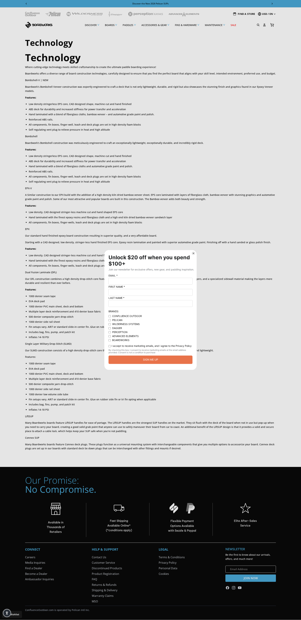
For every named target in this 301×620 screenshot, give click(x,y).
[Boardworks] (38, 25)
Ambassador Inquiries (39, 579)
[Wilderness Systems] (85, 14)
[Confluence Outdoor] (32, 14)
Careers (30, 557)
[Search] (258, 25)
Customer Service (103, 563)
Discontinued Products (107, 568)
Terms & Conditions (172, 557)
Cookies (164, 574)
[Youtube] (240, 588)
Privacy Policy (167, 563)
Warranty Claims (103, 596)
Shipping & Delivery (104, 590)
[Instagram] (233, 588)
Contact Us (99, 557)
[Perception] (145, 14)
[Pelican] (53, 14)
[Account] (264, 25)
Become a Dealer (36, 574)
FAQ (94, 579)
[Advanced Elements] (184, 14)
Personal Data (168, 568)
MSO (95, 601)
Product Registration (105, 574)
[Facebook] (227, 588)
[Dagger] (115, 14)
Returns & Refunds (104, 585)
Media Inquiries (35, 563)
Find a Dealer (33, 568)
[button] (7, 613)
